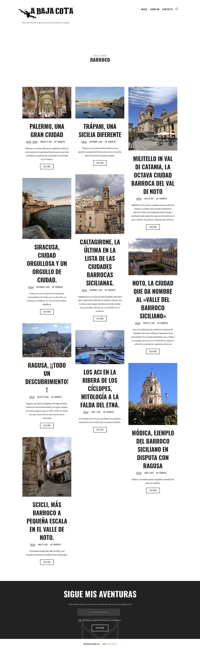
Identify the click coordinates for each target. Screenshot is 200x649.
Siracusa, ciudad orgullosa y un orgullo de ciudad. (47, 263)
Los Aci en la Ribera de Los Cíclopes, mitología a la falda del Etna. (99, 388)
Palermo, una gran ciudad (47, 130)
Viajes (35, 142)
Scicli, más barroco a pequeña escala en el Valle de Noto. (47, 521)
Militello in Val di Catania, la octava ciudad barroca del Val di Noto (153, 175)
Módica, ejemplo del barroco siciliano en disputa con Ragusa (153, 449)
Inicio (144, 9)
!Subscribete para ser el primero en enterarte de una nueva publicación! (100, 604)
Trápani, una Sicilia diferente (100, 130)
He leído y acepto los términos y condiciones (101, 620)
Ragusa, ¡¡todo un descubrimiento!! (47, 377)
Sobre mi (154, 9)
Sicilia (28, 142)
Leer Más (47, 166)
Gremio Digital (111, 643)
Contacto (167, 9)
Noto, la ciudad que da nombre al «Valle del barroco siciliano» (153, 299)
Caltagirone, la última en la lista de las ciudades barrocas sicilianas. (100, 262)
